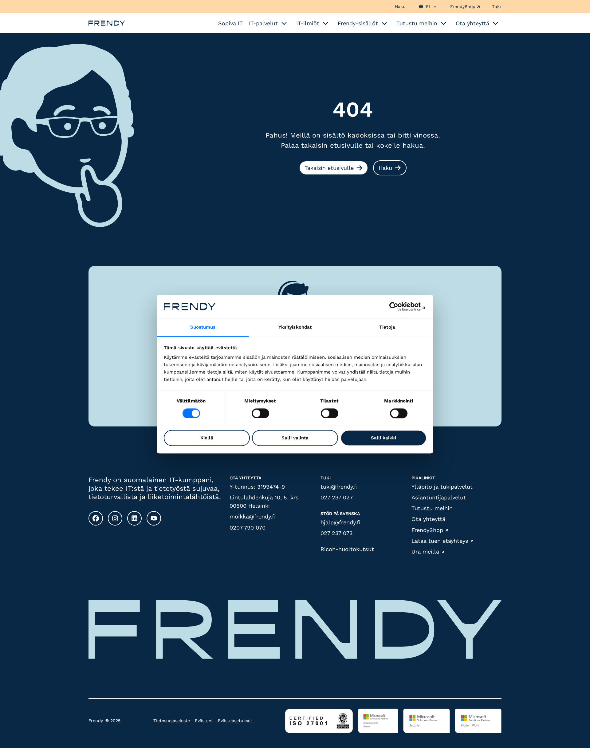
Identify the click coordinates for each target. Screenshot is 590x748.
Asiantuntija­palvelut (438, 497)
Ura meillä (425, 552)
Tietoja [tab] (387, 327)
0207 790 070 (248, 527)
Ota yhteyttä (428, 519)
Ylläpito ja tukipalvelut (442, 486)
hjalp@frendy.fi (340, 522)
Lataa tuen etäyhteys (439, 541)
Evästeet (204, 720)
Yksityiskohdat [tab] (295, 327)
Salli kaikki (383, 438)
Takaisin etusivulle (329, 168)
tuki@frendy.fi (339, 486)
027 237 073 (337, 533)
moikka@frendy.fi (253, 516)
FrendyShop (462, 6)
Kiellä (206, 438)
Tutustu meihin (432, 508)
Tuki (496, 6)
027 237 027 (337, 497)
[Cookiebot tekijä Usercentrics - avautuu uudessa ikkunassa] (400, 306)
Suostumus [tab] (203, 327)
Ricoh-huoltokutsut (347, 549)
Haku (400, 6)
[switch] (260, 413)
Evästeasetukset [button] (235, 720)
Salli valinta (295, 438)
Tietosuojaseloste (171, 720)
